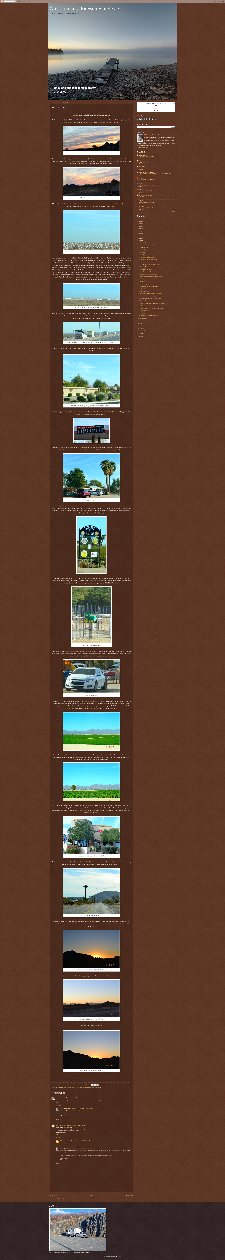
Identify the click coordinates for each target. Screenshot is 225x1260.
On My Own (141, 201)
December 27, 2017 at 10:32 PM (73, 1097)
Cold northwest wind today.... (145, 269)
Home (92, 1195)
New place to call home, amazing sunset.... (149, 296)
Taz (92, 1087)
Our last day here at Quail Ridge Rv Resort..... (149, 315)
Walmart (99, 1087)
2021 (140, 231)
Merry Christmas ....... (144, 262)
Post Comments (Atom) (61, 1199)
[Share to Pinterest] (98, 1085)
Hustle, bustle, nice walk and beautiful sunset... (150, 264)
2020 (140, 233)
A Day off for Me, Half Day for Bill (146, 156)
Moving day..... (142, 252)
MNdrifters (141, 189)
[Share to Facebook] (97, 1085)
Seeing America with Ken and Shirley (148, 178)
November (142, 318)
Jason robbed (71, 1087)
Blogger (119, 1256)
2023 (140, 226)
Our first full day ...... (144, 250)
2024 (140, 224)
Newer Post (53, 1195)
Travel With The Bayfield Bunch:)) (147, 172)
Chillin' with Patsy (143, 155)
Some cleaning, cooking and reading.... (148, 274)
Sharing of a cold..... (143, 281)
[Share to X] (95, 1085)
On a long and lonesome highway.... (87, 8)
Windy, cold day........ (144, 301)
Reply (57, 1102)
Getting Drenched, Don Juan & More (146, 202)
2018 (140, 238)
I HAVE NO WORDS (143, 162)
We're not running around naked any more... (149, 271)
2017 (140, 241)
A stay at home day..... (144, 291)
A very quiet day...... (143, 284)
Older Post (129, 1195)
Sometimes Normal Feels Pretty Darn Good (148, 185)
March (141, 328)
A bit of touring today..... (144, 279)
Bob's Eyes (141, 206)
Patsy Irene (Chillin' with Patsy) (63, 1125)
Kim (76, 1087)
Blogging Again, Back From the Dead (146, 208)
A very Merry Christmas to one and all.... (148, 259)
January (142, 333)
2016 (140, 336)
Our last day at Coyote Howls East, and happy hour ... (151, 298)
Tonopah (95, 1087)
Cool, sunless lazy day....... (145, 306)
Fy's (67, 1087)
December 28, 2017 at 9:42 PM (86, 1148)
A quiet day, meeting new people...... (147, 257)
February (142, 330)
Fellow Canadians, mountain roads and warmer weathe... (152, 303)
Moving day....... (143, 313)
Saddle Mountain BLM (85, 1087)
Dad (65, 1087)
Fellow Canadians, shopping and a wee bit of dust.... (151, 276)
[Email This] (92, 1085)
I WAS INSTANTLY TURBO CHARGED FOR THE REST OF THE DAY (155, 173)
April (141, 326)
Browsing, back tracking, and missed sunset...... (150, 286)
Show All (173, 211)
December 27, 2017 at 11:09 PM (79, 1125)
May (141, 323)
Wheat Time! (141, 196)
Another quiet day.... (143, 288)
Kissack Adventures (143, 161)
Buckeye (61, 1087)
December (142, 243)
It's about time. (142, 166)
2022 (140, 228)
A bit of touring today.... (144, 247)
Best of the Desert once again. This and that (148, 179)
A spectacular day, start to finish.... (147, 245)
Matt (78, 1087)
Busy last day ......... (143, 254)
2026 (140, 219)
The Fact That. (141, 168)
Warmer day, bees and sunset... (146, 267)
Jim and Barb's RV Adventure (146, 195)
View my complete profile (142, 147)
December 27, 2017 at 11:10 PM (83, 1140)
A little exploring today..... (145, 310)
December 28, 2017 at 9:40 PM (86, 1108)
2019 (140, 236)
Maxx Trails (141, 184)
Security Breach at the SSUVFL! (145, 190)
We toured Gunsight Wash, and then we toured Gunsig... (151, 308)
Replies (59, 1105)
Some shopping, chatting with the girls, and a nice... (151, 293)
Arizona (57, 1087)
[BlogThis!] (93, 1085)
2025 (140, 221)
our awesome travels (60, 1097)
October (142, 321)
